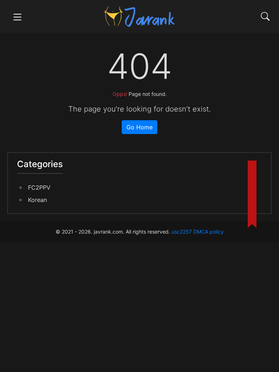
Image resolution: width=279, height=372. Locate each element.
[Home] (139, 16)
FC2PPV (39, 187)
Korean (37, 199)
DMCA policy (208, 232)
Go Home (139, 127)
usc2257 (181, 232)
